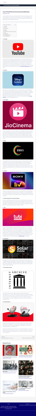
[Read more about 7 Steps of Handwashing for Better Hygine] (10, 385)
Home (2, 5)
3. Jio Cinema (6, 28)
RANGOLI (7, 358)
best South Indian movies (25, 66)
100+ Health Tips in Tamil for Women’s (26, 355)
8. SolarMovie (6, 33)
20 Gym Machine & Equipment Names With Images (10, 371)
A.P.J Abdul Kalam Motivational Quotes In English (24, 389)
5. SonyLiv (5, 30)
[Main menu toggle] (34, 2)
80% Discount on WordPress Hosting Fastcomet (27, 405)
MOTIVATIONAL (21, 390)
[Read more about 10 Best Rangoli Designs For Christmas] (10, 350)
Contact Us (28, 403)
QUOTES (24, 390)
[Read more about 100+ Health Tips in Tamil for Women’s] (26, 349)
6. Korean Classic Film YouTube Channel (10, 31)
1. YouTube (5, 26)
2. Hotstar (5, 27)
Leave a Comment (21, 378)
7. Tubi (5, 32)
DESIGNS (4, 358)
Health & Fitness (26, 378)
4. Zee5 (5, 29)
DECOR (9, 393)
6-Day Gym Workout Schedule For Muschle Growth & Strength (25, 377)
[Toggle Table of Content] (15, 25)
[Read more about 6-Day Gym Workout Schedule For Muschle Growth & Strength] (26, 367)
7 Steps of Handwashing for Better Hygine (9, 392)
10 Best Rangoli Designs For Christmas (10, 356)
